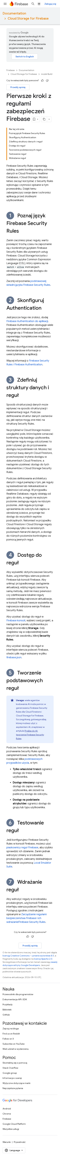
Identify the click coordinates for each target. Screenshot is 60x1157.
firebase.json (13, 657)
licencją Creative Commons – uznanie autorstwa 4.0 (28, 955)
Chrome (7, 1113)
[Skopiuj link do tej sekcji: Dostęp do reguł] (22, 563)
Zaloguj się (50, 3)
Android (7, 1108)
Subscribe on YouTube (13, 1043)
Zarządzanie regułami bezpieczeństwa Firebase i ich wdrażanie (26, 918)
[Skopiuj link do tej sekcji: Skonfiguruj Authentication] (44, 308)
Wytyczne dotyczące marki (16, 1083)
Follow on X (8, 1038)
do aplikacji (27, 321)
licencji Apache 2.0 (43, 959)
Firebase (10, 70)
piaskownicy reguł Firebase (22, 847)
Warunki (7, 1142)
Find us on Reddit (11, 1033)
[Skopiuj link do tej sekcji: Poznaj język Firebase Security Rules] (22, 231)
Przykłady (7, 1004)
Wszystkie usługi (11, 1129)
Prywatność (20, 1142)
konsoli (15, 620)
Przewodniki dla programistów (18, 994)
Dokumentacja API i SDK (15, 999)
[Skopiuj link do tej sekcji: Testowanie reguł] (22, 831)
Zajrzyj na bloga (11, 1028)
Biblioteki (7, 1009)
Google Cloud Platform (14, 1123)
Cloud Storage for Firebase (28, 19)
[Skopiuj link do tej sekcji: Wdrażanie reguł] (22, 890)
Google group (10, 1073)
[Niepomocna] (47, 80)
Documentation (14, 13)
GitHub (6, 1014)
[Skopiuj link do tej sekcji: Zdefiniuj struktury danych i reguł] (22, 395)
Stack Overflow (10, 1067)
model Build (46, 74)
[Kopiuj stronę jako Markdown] (44, 119)
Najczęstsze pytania (13, 1088)
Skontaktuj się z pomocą (15, 1062)
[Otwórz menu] (5, 4)
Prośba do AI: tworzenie (30, 734)
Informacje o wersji (12, 1078)
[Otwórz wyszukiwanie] (33, 4)
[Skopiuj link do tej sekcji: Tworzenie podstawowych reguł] (22, 688)
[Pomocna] (42, 80)
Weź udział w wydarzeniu (16, 1048)
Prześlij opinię (17, 87)
